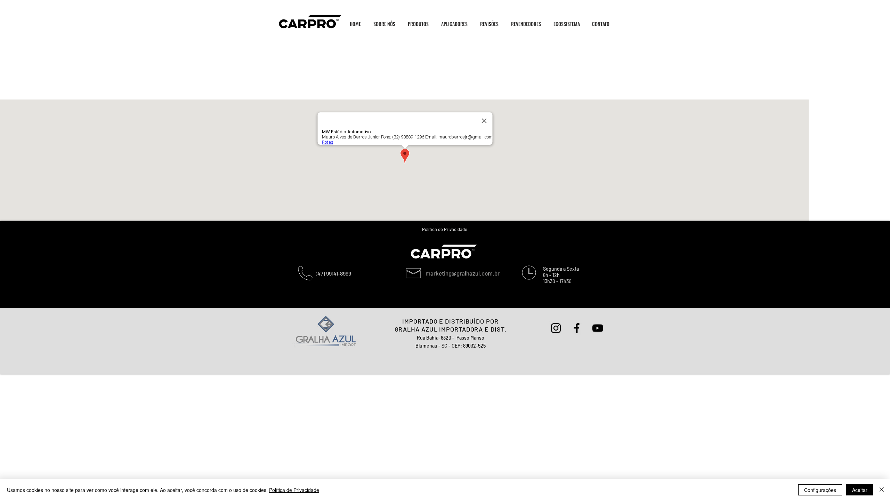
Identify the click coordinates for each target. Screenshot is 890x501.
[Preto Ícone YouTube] (597, 328)
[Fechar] (881, 489)
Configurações (820, 489)
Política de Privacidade (294, 489)
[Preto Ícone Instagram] (556, 328)
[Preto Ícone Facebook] (576, 328)
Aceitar (859, 489)
